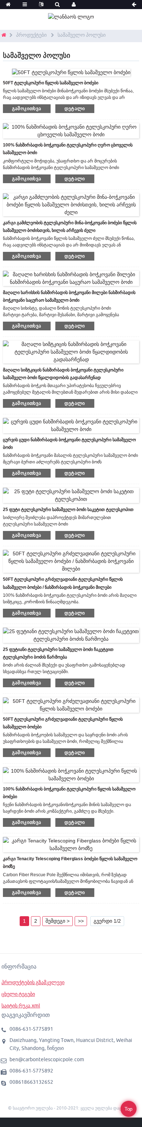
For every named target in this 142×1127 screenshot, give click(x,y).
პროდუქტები (31, 35)
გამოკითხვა (27, 108)
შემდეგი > (58, 921)
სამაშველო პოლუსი (82, 35)
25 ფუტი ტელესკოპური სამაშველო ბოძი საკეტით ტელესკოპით (68, 509)
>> (81, 921)
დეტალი (74, 108)
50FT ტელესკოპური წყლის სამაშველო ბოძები (50, 82)
